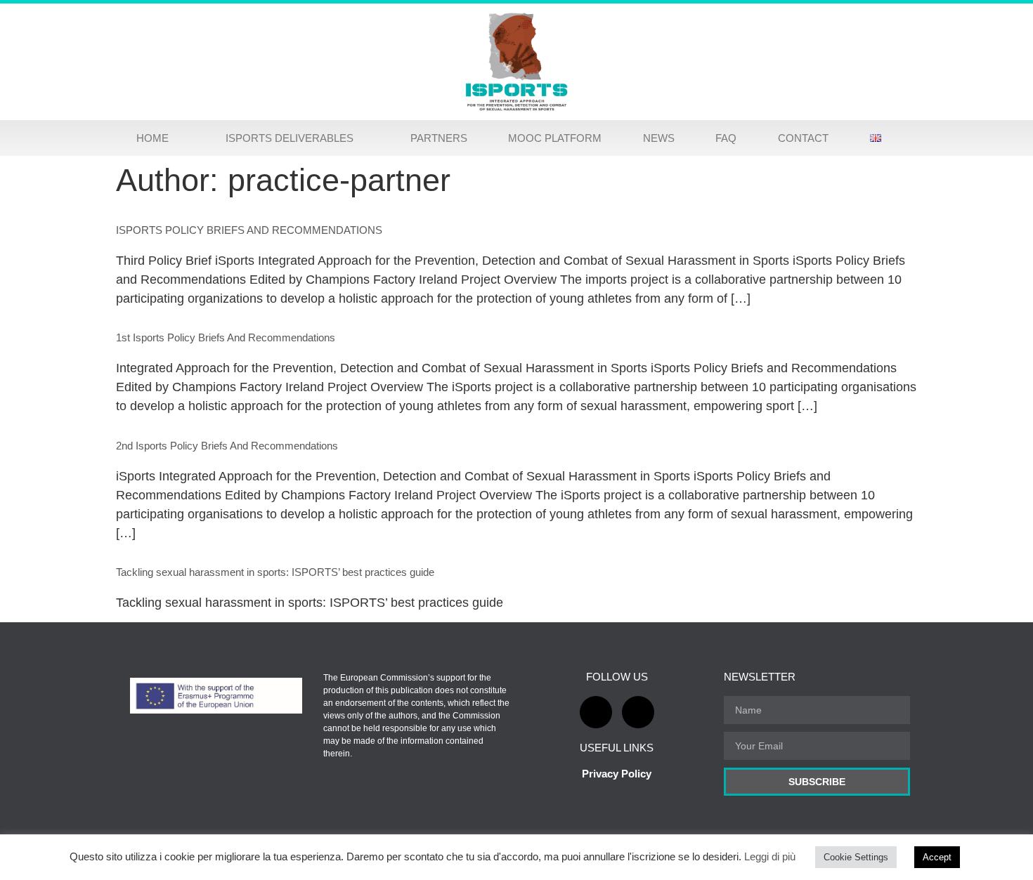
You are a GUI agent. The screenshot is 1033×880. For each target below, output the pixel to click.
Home (152, 138)
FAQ (725, 138)
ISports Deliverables (289, 138)
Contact (803, 138)
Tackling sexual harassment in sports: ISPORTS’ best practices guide (275, 572)
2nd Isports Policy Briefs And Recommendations (227, 446)
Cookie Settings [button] (856, 857)
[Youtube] (638, 712)
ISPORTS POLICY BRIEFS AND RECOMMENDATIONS (249, 230)
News (659, 138)
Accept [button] (937, 857)
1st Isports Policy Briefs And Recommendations (225, 337)
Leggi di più (771, 856)
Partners (438, 138)
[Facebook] (596, 712)
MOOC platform (555, 138)
